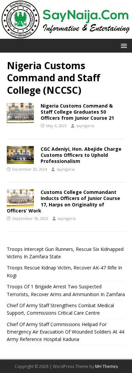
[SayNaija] (66, 34)
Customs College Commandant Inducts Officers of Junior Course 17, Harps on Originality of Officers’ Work (63, 201)
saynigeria (85, 125)
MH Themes (106, 366)
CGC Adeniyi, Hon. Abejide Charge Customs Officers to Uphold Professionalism (81, 155)
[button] (122, 45)
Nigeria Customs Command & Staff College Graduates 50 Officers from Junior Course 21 (77, 112)
